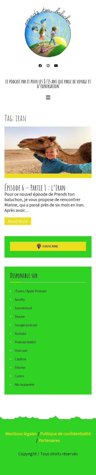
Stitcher (20, 367)
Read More (18, 221)
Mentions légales (21, 434)
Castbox (20, 359)
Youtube (20, 333)
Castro (19, 376)
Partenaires (49, 440)
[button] (48, 97)
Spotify (20, 299)
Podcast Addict (25, 342)
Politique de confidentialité (65, 434)
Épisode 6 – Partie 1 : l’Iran (35, 187)
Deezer (20, 316)
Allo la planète (24, 384)
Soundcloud (23, 308)
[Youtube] (55, 65)
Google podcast (26, 325)
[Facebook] (40, 65)
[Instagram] (48, 65)
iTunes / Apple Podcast (30, 291)
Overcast (21, 350)
